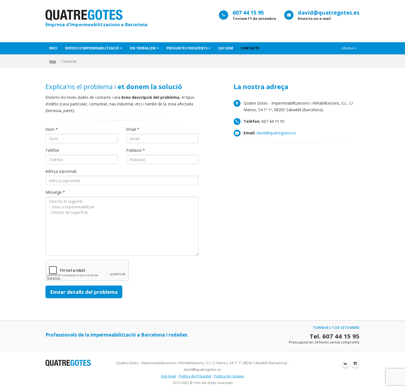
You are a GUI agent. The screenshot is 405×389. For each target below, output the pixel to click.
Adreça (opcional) (61, 171)
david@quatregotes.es (329, 12)
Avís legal (168, 376)
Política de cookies (229, 376)
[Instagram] (355, 363)
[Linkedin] (345, 363)
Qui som (225, 48)
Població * (135, 150)
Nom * (51, 129)
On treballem (143, 48)
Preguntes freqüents (186, 48)
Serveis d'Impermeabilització (92, 48)
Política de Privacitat (195, 376)
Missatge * (55, 192)
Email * (132, 129)
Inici (53, 48)
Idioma (347, 48)
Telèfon (52, 150)
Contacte (250, 48)
